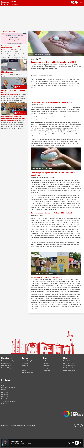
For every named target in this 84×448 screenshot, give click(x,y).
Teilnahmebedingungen (8, 401)
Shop (3, 385)
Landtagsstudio (6, 363)
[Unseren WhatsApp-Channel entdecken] (75, 425)
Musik (65, 358)
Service (25, 358)
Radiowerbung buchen (8, 387)
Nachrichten (6, 358)
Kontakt (3, 390)
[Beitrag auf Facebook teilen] (37, 59)
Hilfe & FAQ (4, 396)
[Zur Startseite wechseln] (5, 3)
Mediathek (46, 365)
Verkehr (24, 368)
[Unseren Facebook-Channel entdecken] (78, 425)
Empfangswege (47, 368)
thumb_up (80, 443)
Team (3, 383)
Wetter (24, 370)
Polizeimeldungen (6, 368)
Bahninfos (25, 365)
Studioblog (46, 370)
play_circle (76, 442)
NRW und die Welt (7, 365)
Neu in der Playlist (69, 363)
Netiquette (4, 394)
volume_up (69, 443)
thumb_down (73, 443)
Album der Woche (68, 365)
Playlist (45, 361)
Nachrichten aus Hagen (8, 361)
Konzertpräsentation (69, 370)
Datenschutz (5, 399)
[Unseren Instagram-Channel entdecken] (81, 425)
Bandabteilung (67, 361)
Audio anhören (20, 87)
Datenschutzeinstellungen (27, 425)
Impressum (4, 403)
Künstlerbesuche (68, 368)
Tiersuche (25, 363)
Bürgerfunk (4, 392)
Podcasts (45, 363)
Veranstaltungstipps (28, 361)
